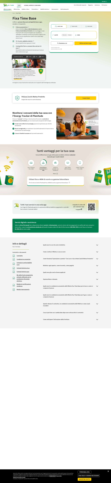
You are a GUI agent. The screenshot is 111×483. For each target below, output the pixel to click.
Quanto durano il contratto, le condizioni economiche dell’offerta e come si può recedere (66, 305)
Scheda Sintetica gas (23, 272)
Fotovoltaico (35, 9)
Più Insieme (104, 5)
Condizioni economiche (23, 259)
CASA (19, 5)
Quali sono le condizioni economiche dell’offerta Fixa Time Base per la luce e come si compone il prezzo (68, 287)
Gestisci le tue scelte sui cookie (19, 477)
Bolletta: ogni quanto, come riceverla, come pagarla (58, 265)
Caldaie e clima (25, 9)
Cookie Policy (52, 476)
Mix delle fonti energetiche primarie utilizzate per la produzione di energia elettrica (25, 278)
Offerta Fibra (17, 9)
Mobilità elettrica (44, 9)
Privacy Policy (59, 476)
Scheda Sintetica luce (23, 268)
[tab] (31, 163)
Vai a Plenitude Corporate (80, 5)
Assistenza (97, 5)
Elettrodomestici (65, 9)
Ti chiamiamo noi (62, 43)
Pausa (54, 173)
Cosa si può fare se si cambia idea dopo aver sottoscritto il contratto (63, 313)
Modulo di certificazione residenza (24, 285)
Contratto (20, 256)
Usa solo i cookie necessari (88, 476)
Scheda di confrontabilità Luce (24, 264)
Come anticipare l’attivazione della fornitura (56, 319)
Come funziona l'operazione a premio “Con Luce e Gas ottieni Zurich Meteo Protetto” (68, 259)
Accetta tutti (84, 479)
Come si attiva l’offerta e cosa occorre (54, 252)
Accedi (103, 1)
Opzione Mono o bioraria (50, 279)
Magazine (90, 5)
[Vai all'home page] (9, 5)
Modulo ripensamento (23, 289)
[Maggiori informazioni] (28, 27)
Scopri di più (86, 98)
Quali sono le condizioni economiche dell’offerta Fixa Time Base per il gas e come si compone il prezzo (67, 296)
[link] (13, 13)
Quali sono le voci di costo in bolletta (54, 245)
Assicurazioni (55, 9)
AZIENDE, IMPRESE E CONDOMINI (32, 5)
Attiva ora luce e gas (86, 43)
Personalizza (84, 472)
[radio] (58, 26)
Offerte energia (7, 9)
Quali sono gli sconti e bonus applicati (54, 272)
